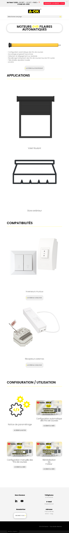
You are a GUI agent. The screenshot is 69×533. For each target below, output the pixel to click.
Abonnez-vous (19, 515)
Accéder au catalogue (34, 298)
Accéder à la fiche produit (34, 68)
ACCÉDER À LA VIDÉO (49, 426)
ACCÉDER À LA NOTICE (20, 430)
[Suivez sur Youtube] (22, 501)
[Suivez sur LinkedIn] (16, 501)
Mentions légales (12, 531)
